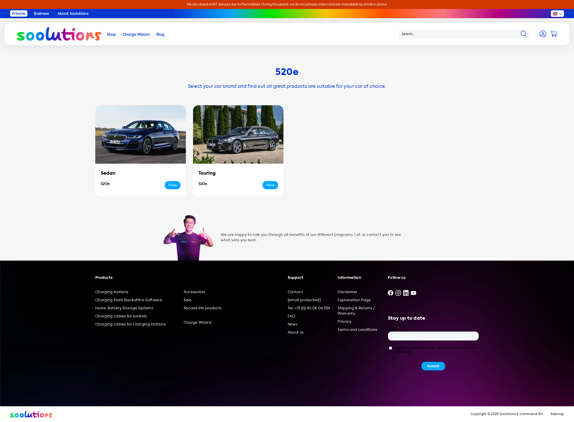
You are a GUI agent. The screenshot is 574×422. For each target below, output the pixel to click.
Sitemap (557, 414)
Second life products (203, 308)
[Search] (524, 34)
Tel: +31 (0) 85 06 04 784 (309, 308)
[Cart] (553, 34)
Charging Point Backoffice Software (128, 300)
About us (296, 332)
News (292, 324)
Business (41, 13)
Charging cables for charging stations (130, 324)
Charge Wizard (197, 322)
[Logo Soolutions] (59, 34)
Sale (187, 300)
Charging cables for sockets (121, 316)
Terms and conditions (357, 329)
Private (18, 13)
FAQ (291, 316)
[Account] (542, 34)
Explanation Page (354, 300)
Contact (295, 292)
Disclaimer (347, 292)
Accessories (194, 292)
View (172, 185)
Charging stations (111, 292)
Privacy (344, 321)
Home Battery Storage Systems (124, 308)
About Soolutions (73, 13)
